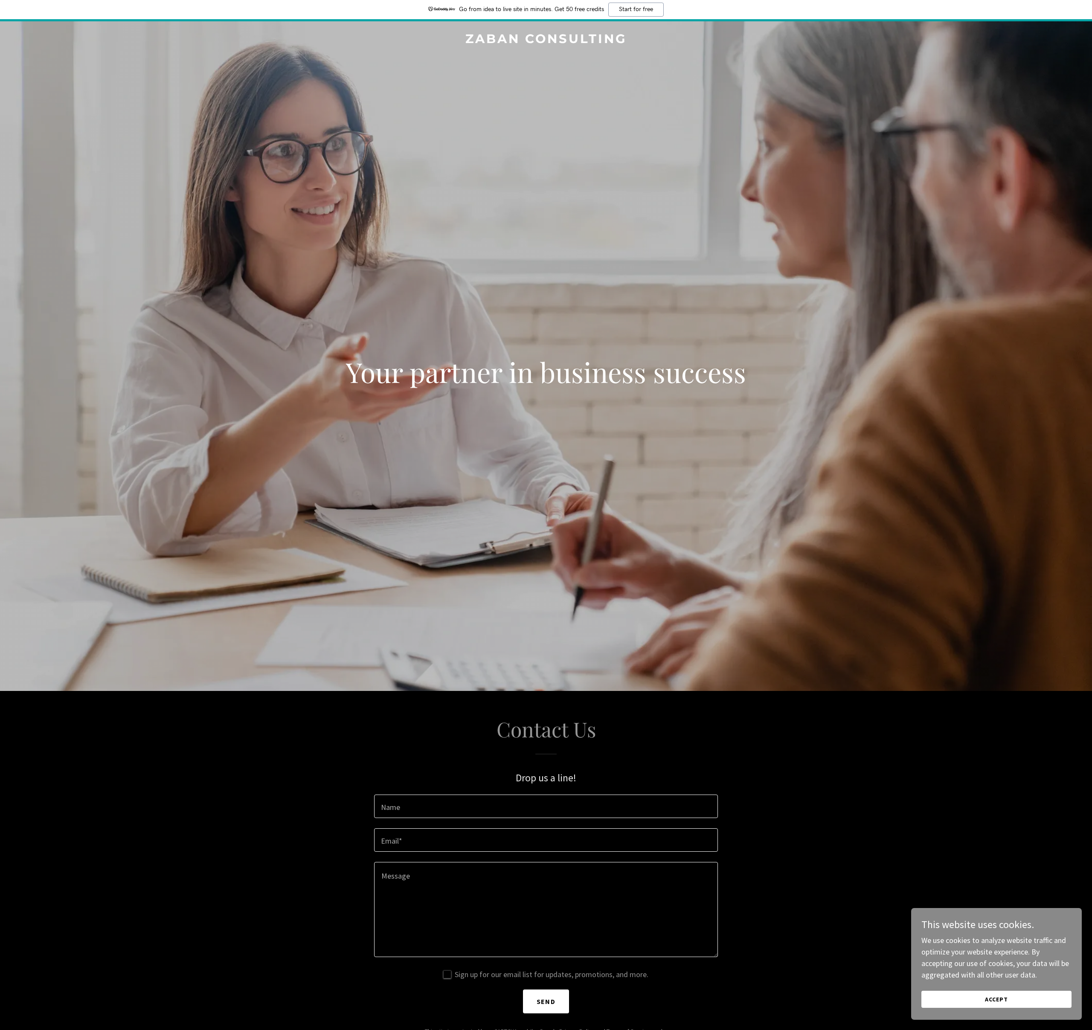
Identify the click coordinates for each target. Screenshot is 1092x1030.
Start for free (636, 9)
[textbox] (545, 806)
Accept (996, 999)
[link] (546, 40)
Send (546, 1001)
